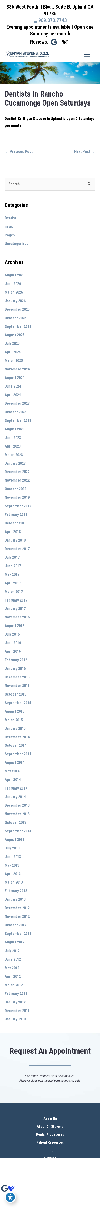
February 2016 (16, 660)
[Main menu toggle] (86, 54)
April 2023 (13, 446)
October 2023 (15, 412)
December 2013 (17, 805)
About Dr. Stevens (50, 1127)
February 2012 (16, 993)
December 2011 (17, 1011)
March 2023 (14, 455)
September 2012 (18, 933)
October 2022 (15, 489)
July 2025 (12, 343)
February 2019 (16, 514)
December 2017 (17, 549)
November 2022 (17, 480)
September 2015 (18, 703)
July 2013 (12, 848)
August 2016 (14, 626)
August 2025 (14, 335)
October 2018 (15, 523)
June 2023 (13, 438)
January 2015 (15, 728)
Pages (10, 235)
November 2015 (17, 685)
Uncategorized (17, 243)
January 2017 (15, 608)
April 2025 (13, 352)
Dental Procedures (50, 1134)
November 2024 (17, 369)
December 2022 (17, 472)
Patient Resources (50, 1142)
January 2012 (15, 1002)
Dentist (10, 218)
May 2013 (12, 865)
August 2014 (14, 762)
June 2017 (13, 566)
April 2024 (13, 395)
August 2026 (14, 275)
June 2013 (13, 857)
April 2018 (13, 532)
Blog (50, 1150)
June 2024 (13, 386)
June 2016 (13, 643)
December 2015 (17, 677)
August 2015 (14, 711)
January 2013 (15, 899)
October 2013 (15, 822)
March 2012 (14, 985)
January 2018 (15, 540)
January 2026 (15, 301)
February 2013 (16, 891)
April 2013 (13, 874)
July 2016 (12, 634)
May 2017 (12, 574)
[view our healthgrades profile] (65, 42)
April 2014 (13, 779)
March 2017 (14, 591)
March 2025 (14, 360)
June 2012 (13, 959)
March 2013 (14, 882)
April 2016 (13, 651)
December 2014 (17, 737)
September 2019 (18, 506)
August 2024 (14, 378)
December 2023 (17, 403)
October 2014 (15, 745)
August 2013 (14, 839)
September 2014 (18, 754)
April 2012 (13, 976)
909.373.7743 (52, 20)
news (9, 226)
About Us (50, 1119)
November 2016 (17, 617)
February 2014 (16, 788)
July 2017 (12, 557)
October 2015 (15, 694)
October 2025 (15, 318)
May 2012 (12, 968)
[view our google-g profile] (54, 42)
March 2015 (14, 720)
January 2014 (15, 797)
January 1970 (15, 1019)
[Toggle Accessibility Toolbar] (10, 1197)
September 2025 (18, 326)
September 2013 (18, 831)
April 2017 (13, 583)
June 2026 (13, 284)
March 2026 (14, 292)
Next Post (84, 151)
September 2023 (18, 420)
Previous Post (19, 151)
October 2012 (15, 925)
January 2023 (15, 463)
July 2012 (12, 951)
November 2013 (17, 814)
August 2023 (14, 429)
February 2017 (16, 600)
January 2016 (15, 668)
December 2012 (17, 908)
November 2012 (17, 916)
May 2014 (12, 771)
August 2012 (14, 942)
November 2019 (17, 497)
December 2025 (17, 309)
